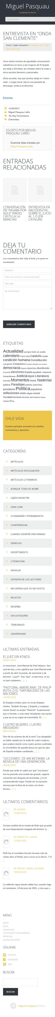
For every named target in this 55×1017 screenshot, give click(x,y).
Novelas (16, 570)
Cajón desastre (20, 45)
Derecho (16, 543)
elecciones (17, 372)
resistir (36, 393)
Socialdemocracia (12, 397)
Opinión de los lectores (26, 579)
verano (6, 401)
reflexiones (11, 393)
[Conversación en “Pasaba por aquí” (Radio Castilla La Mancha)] (15, 190)
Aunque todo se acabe (25, 488)
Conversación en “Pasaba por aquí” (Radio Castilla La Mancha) (14, 213)
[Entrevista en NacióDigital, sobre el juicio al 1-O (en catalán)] (40, 190)
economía (6, 372)
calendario (11, 356)
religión (29, 393)
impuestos (46, 372)
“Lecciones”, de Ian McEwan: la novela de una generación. (26, 760)
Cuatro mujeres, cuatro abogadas (22, 726)
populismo (36, 389)
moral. (33, 380)
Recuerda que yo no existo (28, 588)
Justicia (21, 376)
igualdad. (37, 372)
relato (23, 393)
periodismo (9, 389)
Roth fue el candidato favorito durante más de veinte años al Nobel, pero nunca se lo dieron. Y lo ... (27, 857)
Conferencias (19, 524)
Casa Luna (25, 356)
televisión (25, 397)
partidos (28, 385)
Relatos (16, 597)
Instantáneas (9, 376)
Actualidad (13, 351)
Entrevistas (14, 119)
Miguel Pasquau (27, 6)
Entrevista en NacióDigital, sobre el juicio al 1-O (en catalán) (40, 213)
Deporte (24, 368)
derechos (31, 368)
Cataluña (35, 356)
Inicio (8, 45)
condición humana (16, 360)
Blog (5, 926)
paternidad (37, 385)
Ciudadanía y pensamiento (27, 515)
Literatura (42, 376)
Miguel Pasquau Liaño (19, 112)
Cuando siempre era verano (36, 364)
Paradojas (18, 384)
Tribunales (18, 624)
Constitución (39, 360)
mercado (6, 381)
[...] (25, 680)
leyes (31, 376)
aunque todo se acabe (35, 352)
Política (23, 388)
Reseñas (15, 606)
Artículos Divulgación (25, 470)
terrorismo (35, 397)
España (28, 372)
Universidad (18, 633)
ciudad (45, 356)
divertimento (43, 368)
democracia (11, 368)
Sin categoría (19, 615)
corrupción (7, 364)
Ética (12, 401)
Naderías (44, 380)
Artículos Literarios (24, 479)
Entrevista (8, 97)
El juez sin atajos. (17, 657)
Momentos (20, 380)
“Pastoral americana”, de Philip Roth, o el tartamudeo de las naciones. (27, 690)
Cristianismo (19, 364)
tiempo (43, 397)
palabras (7, 385)
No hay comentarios (19, 116)
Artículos (17, 461)
